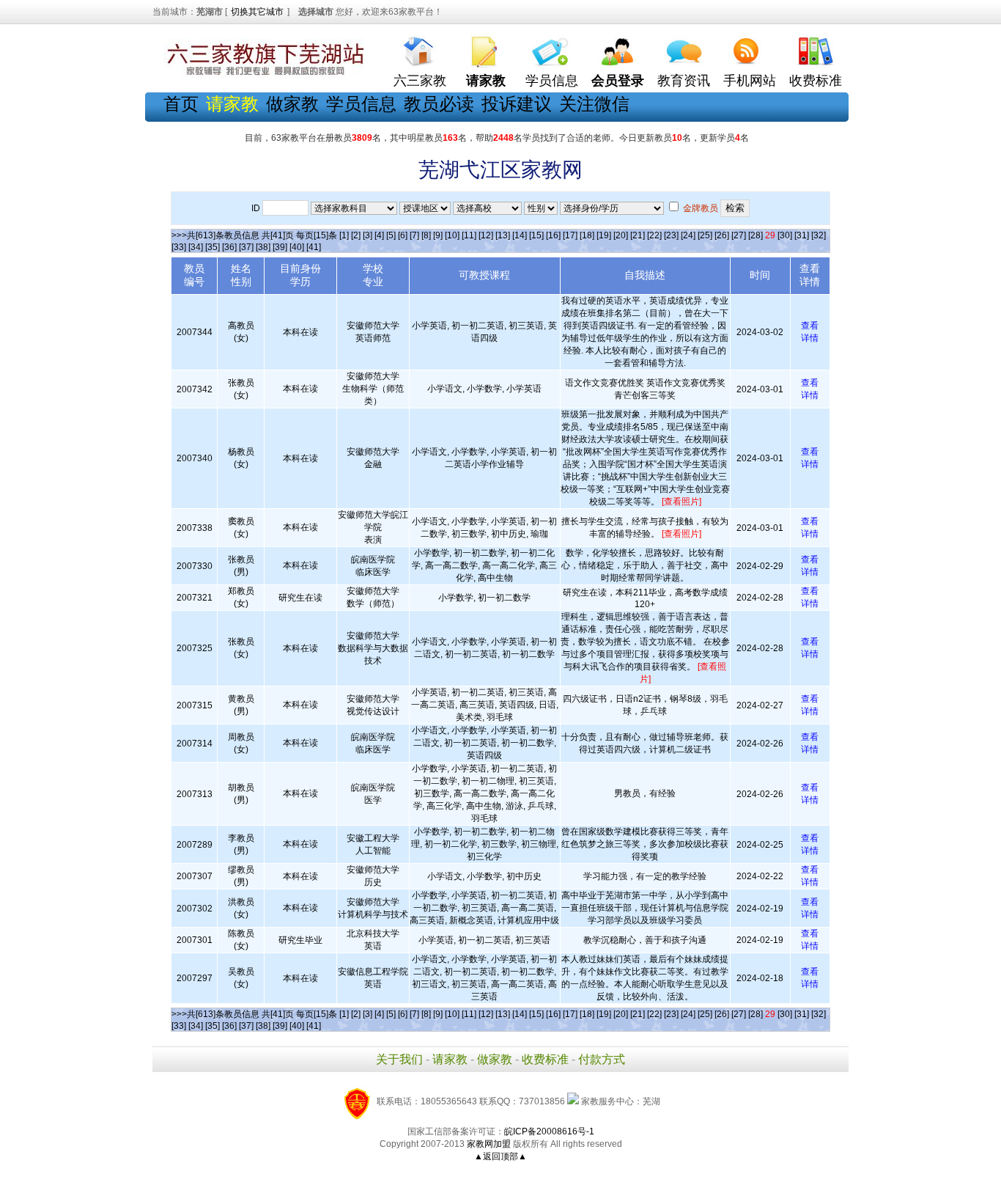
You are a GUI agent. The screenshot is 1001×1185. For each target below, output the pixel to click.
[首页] (420, 48)
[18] (587, 235)
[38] (263, 247)
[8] (426, 235)
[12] (486, 235)
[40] (296, 247)
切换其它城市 (257, 12)
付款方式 (601, 1059)
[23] (671, 235)
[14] (519, 235)
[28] (755, 235)
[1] (344, 235)
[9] (438, 235)
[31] (801, 235)
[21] (637, 235)
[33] (178, 247)
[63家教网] (262, 75)
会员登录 (617, 80)
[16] (553, 235)
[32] (818, 235)
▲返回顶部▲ (500, 1156)
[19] (603, 235)
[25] (705, 235)
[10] (452, 235)
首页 (181, 104)
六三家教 (420, 80)
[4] (379, 235)
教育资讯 (683, 80)
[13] (502, 235)
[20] (620, 235)
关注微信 (594, 104)
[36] (229, 247)
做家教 (292, 104)
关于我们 (399, 1059)
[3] (367, 235)
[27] (738, 235)
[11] (469, 235)
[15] (536, 235)
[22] (654, 235)
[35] (212, 247)
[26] (721, 235)
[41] (313, 247)
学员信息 (551, 80)
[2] (356, 235)
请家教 (450, 1059)
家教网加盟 (489, 1144)
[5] (391, 235)
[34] (195, 247)
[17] (570, 235)
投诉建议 (516, 104)
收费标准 (815, 80)
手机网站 (749, 80)
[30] (784, 235)
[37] (246, 247)
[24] (688, 235)
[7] (414, 235)
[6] (402, 235)
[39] (280, 247)
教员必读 (439, 104)
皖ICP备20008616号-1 (549, 1131)
